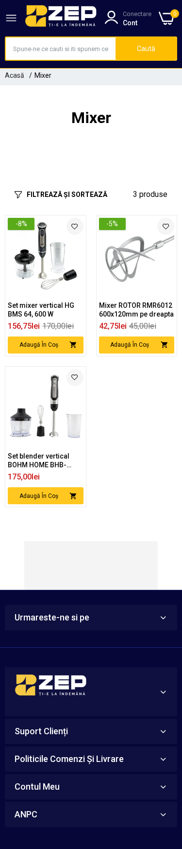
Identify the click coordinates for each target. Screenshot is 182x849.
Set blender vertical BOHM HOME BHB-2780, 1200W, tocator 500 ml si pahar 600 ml (43, 460)
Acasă (14, 75)
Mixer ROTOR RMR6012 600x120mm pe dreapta (136, 309)
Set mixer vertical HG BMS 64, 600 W (41, 309)
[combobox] (60, 48)
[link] (74, 226)
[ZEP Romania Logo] (61, 18)
